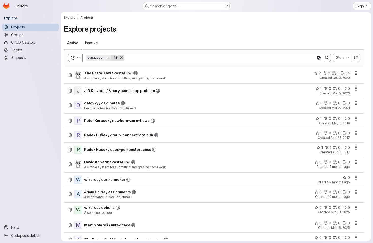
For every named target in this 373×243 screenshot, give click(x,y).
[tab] (73, 43)
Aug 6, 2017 (341, 152)
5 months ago (339, 167)
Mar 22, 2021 (341, 108)
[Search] (327, 58)
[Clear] (319, 58)
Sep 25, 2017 (340, 138)
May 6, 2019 (341, 123)
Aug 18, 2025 (340, 212)
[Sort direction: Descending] (356, 58)
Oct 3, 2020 (341, 78)
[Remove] (121, 58)
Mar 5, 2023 (341, 93)
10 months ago (339, 197)
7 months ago (339, 182)
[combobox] (342, 58)
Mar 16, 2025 (340, 228)
